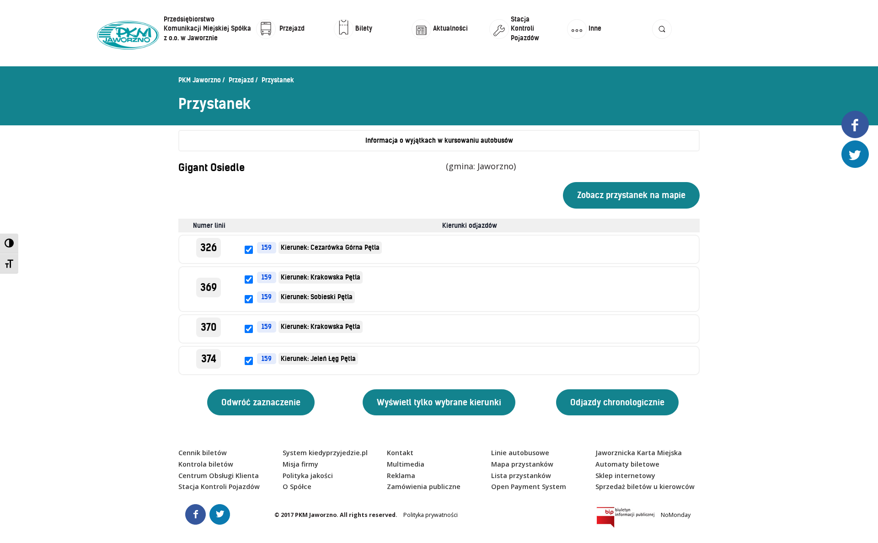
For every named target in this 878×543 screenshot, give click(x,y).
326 (208, 248)
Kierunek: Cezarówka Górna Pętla (330, 247)
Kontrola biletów (205, 464)
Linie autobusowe (520, 452)
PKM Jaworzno (199, 80)
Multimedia (405, 464)
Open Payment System (528, 486)
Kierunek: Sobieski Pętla (317, 297)
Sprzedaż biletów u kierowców (645, 486)
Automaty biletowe (627, 464)
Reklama (401, 475)
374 (208, 359)
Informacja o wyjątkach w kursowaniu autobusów (439, 140)
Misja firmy (300, 464)
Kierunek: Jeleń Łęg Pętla (318, 359)
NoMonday (676, 515)
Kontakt (400, 452)
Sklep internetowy (625, 475)
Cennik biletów (202, 452)
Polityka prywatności (430, 515)
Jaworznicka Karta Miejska (638, 452)
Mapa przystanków (522, 464)
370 (208, 327)
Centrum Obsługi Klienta (218, 475)
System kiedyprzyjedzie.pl (325, 452)
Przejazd (241, 80)
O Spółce (297, 486)
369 (208, 287)
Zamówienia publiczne (423, 486)
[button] (662, 38)
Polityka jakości (308, 475)
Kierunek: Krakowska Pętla (320, 277)
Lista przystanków (521, 475)
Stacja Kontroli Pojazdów (219, 486)
